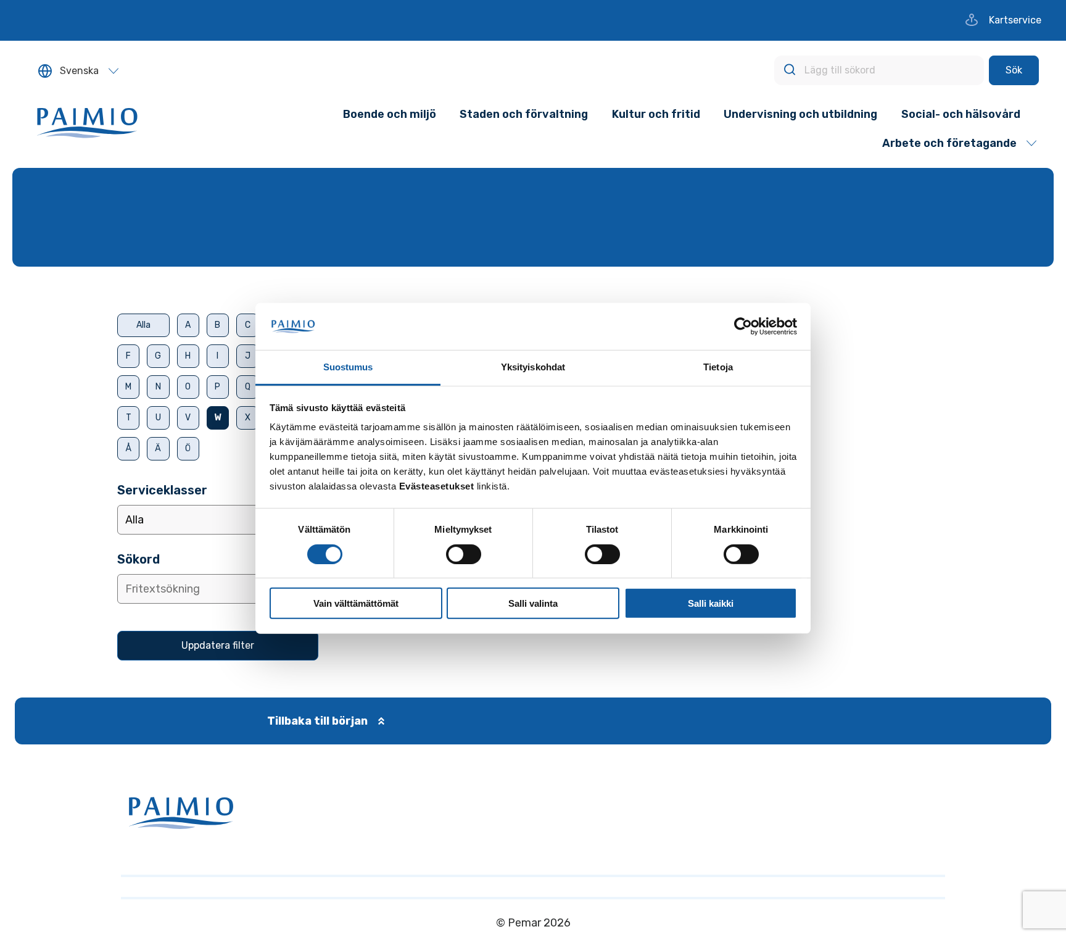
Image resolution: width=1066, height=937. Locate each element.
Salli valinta (533, 603)
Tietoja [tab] (718, 367)
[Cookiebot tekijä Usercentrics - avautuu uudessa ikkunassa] (743, 326)
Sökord (138, 559)
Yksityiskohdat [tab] (533, 367)
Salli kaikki (710, 603)
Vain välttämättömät (356, 603)
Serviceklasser (162, 490)
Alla (143, 325)
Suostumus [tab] (348, 367)
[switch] (463, 554)
